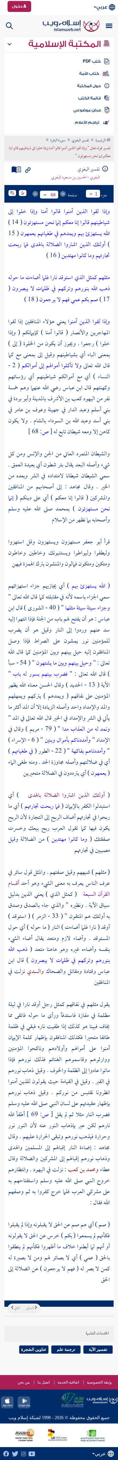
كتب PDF (92, 61)
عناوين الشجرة (34, 1349)
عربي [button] (101, 7)
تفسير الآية (98, 1349)
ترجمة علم (66, 1349)
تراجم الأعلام (87, 122)
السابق (30, 1308)
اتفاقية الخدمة (68, 1382)
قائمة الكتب (89, 98)
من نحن (24, 1382)
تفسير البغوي (80, 141)
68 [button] (53, 194)
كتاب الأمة (89, 73)
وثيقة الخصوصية (99, 1382)
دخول (17, 6)
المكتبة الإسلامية (65, 44)
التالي (17, 1308)
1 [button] (96, 193)
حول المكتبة (89, 86)
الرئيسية (100, 141)
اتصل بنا (43, 1382)
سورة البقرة (57, 141)
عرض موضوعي (87, 110)
